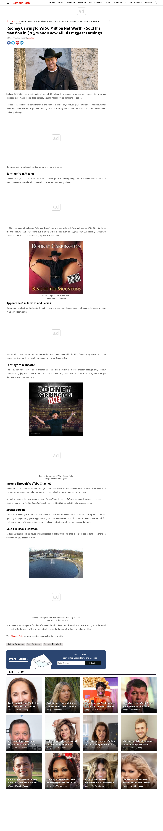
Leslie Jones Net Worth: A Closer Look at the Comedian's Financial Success (100, 706)
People (148, 3)
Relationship (95, 3)
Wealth (82, 3)
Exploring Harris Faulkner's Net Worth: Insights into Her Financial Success (62, 782)
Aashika (31, 38)
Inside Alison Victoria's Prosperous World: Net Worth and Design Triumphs (100, 782)
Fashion (71, 3)
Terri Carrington (34, 644)
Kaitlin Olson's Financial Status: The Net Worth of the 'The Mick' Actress (61, 706)
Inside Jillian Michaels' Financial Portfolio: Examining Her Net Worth (61, 744)
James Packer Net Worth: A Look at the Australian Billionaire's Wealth (138, 706)
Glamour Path (21, 3)
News (60, 3)
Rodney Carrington (16, 644)
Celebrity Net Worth (52, 644)
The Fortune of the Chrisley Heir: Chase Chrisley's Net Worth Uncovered (138, 744)
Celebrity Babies (134, 3)
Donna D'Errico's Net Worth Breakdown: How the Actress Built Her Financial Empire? (136, 782)
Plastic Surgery (114, 3)
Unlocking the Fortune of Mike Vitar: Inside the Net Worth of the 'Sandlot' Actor (24, 782)
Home (52, 3)
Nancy (10, 710)
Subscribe (92, 663)
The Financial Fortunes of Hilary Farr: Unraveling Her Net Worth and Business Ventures (100, 744)
